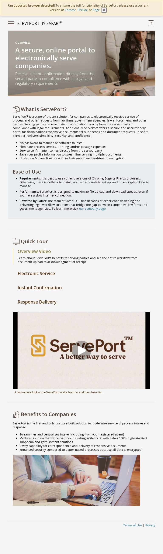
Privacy (150, 525)
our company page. (93, 208)
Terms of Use (132, 525)
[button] (151, 23)
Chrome (70, 10)
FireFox (82, 10)
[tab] (81, 251)
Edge (96, 10)
